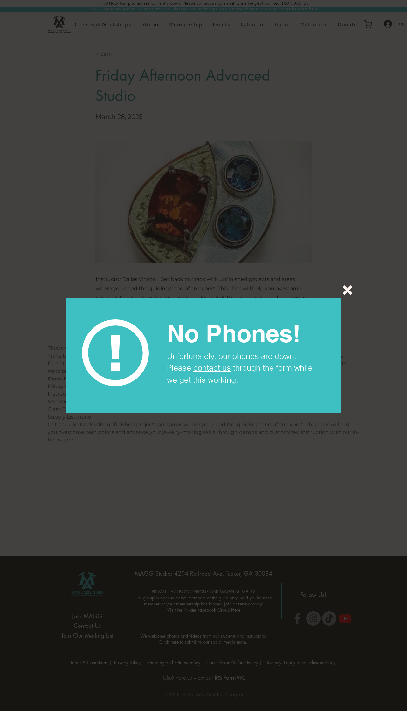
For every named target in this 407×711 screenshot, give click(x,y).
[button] (347, 290)
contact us (212, 368)
